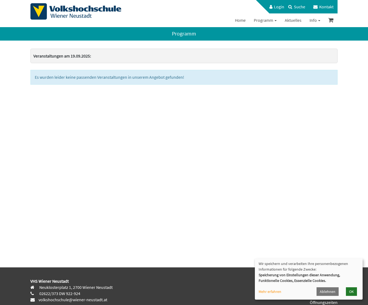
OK (351, 291)
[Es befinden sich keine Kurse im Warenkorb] (331, 20)
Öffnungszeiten (324, 302)
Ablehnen (327, 291)
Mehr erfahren (270, 291)
